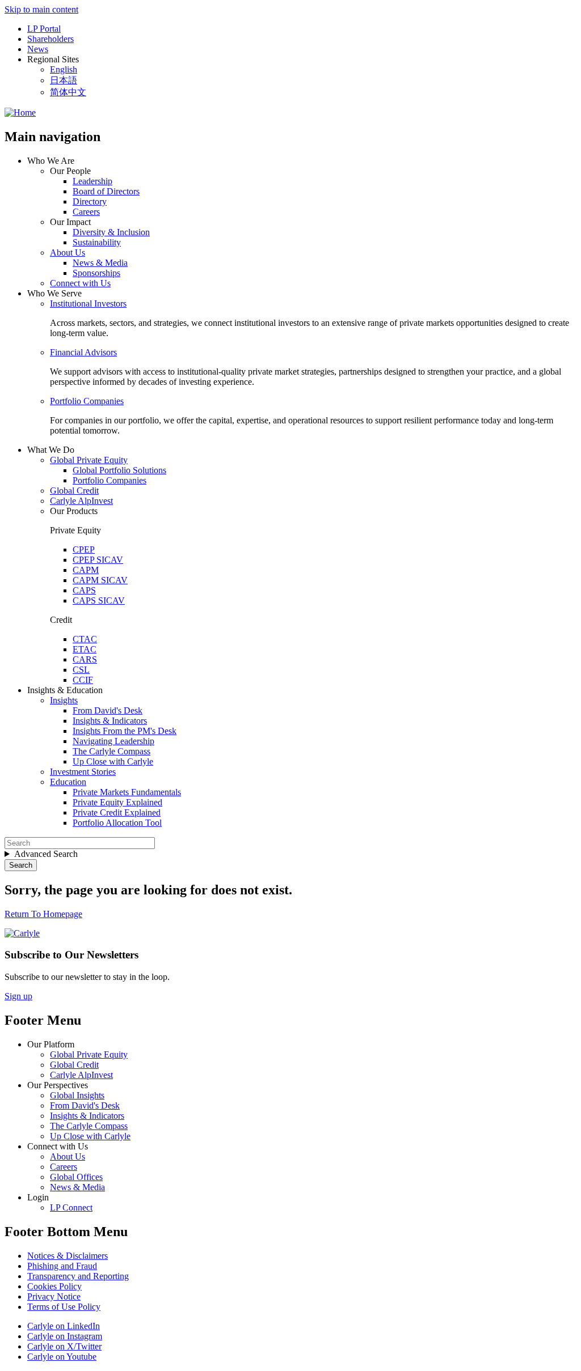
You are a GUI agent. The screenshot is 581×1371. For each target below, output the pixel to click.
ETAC (84, 649)
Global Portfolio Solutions (119, 470)
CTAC (85, 639)
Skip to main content (41, 9)
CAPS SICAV (99, 600)
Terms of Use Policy (63, 1306)
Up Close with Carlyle (113, 761)
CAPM (86, 570)
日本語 (63, 80)
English (63, 69)
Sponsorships (96, 273)
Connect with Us (80, 283)
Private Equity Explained (117, 802)
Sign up (18, 996)
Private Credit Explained (117, 812)
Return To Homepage (43, 914)
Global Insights (77, 1095)
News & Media (100, 263)
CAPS (84, 590)
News (37, 49)
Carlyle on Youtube (61, 1356)
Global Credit (74, 490)
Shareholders (50, 39)
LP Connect (71, 1207)
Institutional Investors (88, 303)
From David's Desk (107, 710)
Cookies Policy (54, 1286)
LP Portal (44, 28)
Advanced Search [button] (46, 854)
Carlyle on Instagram (64, 1336)
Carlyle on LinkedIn (63, 1326)
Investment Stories (83, 771)
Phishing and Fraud (62, 1266)
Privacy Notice (54, 1296)
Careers (86, 212)
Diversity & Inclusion (111, 232)
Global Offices (76, 1177)
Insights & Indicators (110, 720)
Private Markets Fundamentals (127, 792)
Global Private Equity (89, 460)
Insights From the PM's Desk (124, 731)
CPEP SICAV (98, 559)
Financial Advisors (83, 352)
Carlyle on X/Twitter (64, 1346)
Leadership (92, 181)
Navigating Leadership (113, 741)
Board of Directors (106, 191)
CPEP (84, 549)
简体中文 (68, 92)
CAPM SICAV (100, 580)
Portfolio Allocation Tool (117, 822)
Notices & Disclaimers (67, 1255)
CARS (85, 659)
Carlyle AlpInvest (81, 501)
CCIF (83, 680)
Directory (90, 201)
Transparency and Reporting (78, 1276)
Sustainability (97, 242)
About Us (67, 252)
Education (68, 782)
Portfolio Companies (87, 401)
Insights (64, 700)
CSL (81, 669)
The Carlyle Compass (111, 751)
